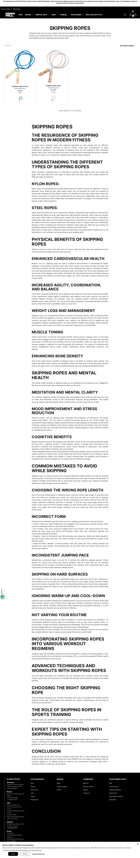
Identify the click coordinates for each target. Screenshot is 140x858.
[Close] (138, 844)
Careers (85, 790)
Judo (32, 793)
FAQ (110, 783)
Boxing (33, 786)
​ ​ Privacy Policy (5, 9)
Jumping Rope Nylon (20, 86)
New (32, 783)
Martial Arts (34, 790)
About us (85, 783)
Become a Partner (88, 786)
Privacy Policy (113, 786)
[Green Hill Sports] (10, 15)
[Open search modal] (125, 15)
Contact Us (86, 793)
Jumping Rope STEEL (53, 86)
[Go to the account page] (129, 15)
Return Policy (113, 793)
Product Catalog (62, 786)
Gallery (59, 790)
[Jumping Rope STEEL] (53, 66)
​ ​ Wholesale (16, 9)
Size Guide (112, 799)
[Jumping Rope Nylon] (20, 67)
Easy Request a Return (116, 796)
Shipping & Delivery (115, 790)
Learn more (38, 850)
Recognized (34, 799)
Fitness (33, 796)
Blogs (58, 783)
